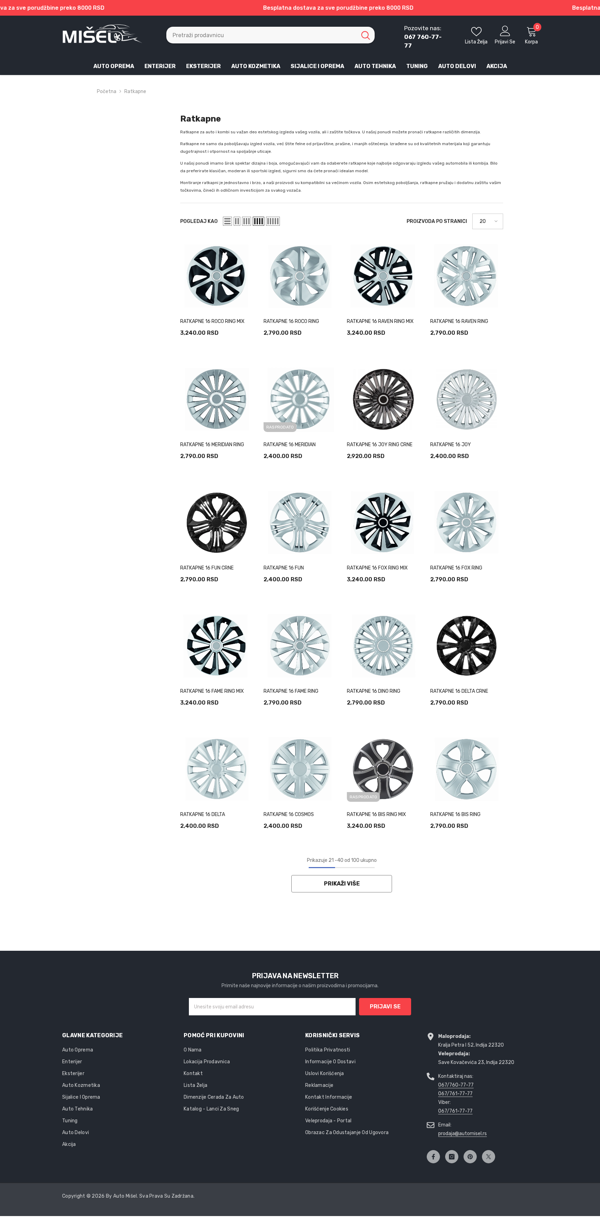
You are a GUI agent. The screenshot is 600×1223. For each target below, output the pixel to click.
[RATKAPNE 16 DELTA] (216, 769)
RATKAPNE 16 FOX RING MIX (377, 568)
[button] (227, 221)
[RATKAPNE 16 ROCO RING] (300, 276)
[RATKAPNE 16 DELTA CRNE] (466, 645)
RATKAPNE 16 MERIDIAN (290, 445)
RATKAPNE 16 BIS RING (455, 814)
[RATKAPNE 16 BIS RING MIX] (383, 769)
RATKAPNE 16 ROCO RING (291, 321)
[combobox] (261, 35)
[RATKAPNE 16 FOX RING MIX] (383, 522)
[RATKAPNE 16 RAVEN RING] (466, 276)
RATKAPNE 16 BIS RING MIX (376, 814)
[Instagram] (451, 1156)
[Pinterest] (470, 1156)
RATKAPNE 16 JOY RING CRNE (379, 445)
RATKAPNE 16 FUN (284, 568)
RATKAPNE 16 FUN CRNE (207, 568)
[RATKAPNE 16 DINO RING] (383, 645)
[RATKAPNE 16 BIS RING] (466, 769)
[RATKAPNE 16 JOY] (466, 399)
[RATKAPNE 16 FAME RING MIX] (216, 645)
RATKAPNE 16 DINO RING (373, 691)
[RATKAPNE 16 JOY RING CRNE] (383, 399)
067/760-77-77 (456, 1085)
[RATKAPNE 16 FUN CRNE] (216, 522)
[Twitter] (488, 1156)
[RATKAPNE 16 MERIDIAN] (300, 399)
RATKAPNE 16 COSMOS (289, 814)
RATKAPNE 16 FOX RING (456, 568)
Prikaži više (342, 883)
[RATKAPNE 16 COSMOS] (300, 769)
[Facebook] (433, 1156)
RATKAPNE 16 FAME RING (291, 691)
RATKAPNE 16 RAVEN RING (459, 321)
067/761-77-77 (455, 1094)
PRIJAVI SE (385, 1006)
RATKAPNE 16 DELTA (202, 814)
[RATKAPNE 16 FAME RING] (300, 645)
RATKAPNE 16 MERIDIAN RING (212, 445)
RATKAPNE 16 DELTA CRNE (459, 691)
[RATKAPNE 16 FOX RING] (466, 522)
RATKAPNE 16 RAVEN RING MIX (380, 321)
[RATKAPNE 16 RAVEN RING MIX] (383, 276)
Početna (106, 91)
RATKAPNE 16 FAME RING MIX (212, 691)
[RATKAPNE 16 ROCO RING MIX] (216, 276)
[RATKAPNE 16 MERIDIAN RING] (216, 399)
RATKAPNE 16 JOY (450, 445)
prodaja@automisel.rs (462, 1134)
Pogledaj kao (199, 221)
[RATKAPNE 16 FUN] (300, 522)
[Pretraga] (270, 35)
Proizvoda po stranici (437, 221)
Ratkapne (135, 91)
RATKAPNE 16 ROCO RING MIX (212, 321)
